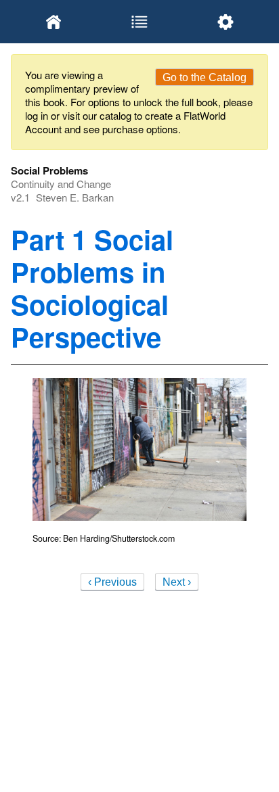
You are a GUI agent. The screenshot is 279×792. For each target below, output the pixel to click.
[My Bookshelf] (54, 22)
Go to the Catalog (204, 77)
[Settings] (225, 22)
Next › (177, 582)
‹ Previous (112, 582)
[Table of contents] (140, 22)
